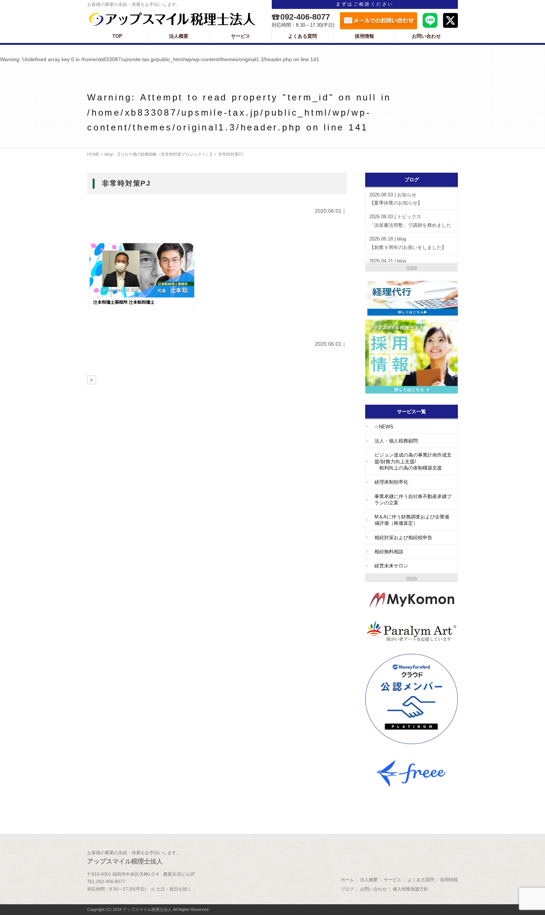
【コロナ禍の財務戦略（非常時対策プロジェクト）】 (165, 154)
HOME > (95, 154)
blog (108, 154)
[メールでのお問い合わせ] (378, 20)
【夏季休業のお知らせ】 (395, 199)
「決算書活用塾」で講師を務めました (410, 221)
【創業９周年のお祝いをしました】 (407, 243)
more (411, 267)
